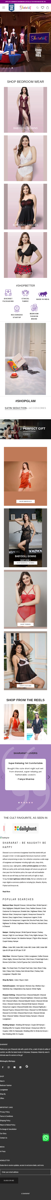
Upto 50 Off (14, 950)
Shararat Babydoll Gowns (27, 1001)
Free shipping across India (25, 1)
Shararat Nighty (14, 998)
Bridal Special (41, 905)
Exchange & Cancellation (8, 1129)
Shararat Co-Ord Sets (10, 1013)
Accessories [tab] (37, 408)
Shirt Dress (30, 959)
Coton (16, 980)
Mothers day (40, 986)
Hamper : (6, 932)
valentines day (7, 989)
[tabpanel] (25, 775)
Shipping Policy (5, 1120)
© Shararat (25, 1194)
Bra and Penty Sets (36, 920)
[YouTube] (14, 1067)
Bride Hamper (25, 1028)
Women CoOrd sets (9, 962)
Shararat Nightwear (26, 998)
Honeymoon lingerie (20, 914)
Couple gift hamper (37, 1025)
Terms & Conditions (6, 1116)
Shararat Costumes (14, 1004)
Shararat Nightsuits (39, 1007)
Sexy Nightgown (8, 908)
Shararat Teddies (12, 1016)
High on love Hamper (16, 935)
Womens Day (30, 986)
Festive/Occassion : (9, 986)
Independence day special (22, 989)
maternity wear (8, 866)
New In (2, 1081)
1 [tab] (19, 802)
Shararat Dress (21, 995)
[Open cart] (47, 7)
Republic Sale (16, 974)
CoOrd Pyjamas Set (23, 962)
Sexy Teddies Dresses (33, 908)
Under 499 (27, 947)
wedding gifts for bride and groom (35, 1031)
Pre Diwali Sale (12, 968)
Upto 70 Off (21, 950)
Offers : (5, 947)
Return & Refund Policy (7, 1125)
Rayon (21, 980)
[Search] (37, 7)
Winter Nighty (36, 989)
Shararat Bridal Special (29, 1004)
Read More (6, 891)
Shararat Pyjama (8, 1010)
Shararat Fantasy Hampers (28, 1016)
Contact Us (3, 1138)
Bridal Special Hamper (29, 932)
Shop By (3, 1094)
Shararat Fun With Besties (38, 1010)
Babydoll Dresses (20, 905)
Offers (2, 1098)
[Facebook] (3, 1067)
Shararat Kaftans (11, 1001)
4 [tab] (27, 802)
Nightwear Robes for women (27, 923)
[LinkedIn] (20, 1067)
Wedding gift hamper (23, 1025)
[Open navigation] (3, 8)
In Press (2, 1151)
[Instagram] (9, 1067)
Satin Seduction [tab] (16, 408)
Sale (35, 968)
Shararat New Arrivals (25, 1013)
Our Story (3, 1133)
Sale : (5, 968)
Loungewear (4, 1089)
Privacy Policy (5, 1112)
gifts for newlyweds (16, 1031)
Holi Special (20, 986)
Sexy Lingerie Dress (15, 917)
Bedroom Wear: (8, 905)
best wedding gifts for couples (13, 1034)
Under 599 (11, 947)
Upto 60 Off (6, 950)
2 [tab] (21, 802)
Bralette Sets (25, 911)
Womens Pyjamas (17, 956)
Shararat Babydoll (33, 995)
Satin (26, 980)
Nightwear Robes (36, 911)
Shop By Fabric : (8, 980)
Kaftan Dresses (43, 956)
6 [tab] (32, 802)
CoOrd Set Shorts (37, 962)
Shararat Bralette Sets (24, 1007)
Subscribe (9, 1180)
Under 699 (43, 947)
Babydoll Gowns (19, 908)
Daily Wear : (7, 956)
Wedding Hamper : (9, 1025)
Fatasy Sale (11, 971)
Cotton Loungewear (31, 956)
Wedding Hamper (15, 932)
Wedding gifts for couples (11, 1028)
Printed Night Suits (41, 959)
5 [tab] (29, 802)
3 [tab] (24, 802)
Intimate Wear (31, 905)
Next (48, 779)
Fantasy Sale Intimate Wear (25, 971)
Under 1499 (35, 947)
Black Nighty (7, 959)
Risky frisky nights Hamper (34, 935)
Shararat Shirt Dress (21, 1010)
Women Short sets (19, 959)
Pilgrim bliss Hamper (40, 938)
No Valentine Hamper (25, 938)
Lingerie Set (25, 920)
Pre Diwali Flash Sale (25, 968)
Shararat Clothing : (9, 995)
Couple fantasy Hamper (10, 941)
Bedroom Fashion (6, 1085)
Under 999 (19, 947)
